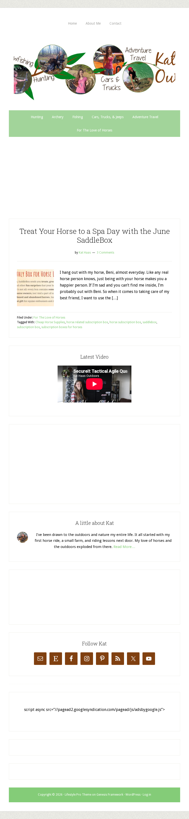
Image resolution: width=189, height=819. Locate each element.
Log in (147, 794)
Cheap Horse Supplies (50, 322)
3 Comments (105, 252)
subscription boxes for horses (61, 327)
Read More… (124, 547)
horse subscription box (125, 322)
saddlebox (149, 322)
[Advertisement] (94, 173)
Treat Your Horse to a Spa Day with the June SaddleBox (94, 235)
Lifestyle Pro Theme (78, 794)
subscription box (28, 327)
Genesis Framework (109, 794)
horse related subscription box (87, 322)
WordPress (133, 794)
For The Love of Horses (49, 317)
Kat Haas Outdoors (94, 70)
